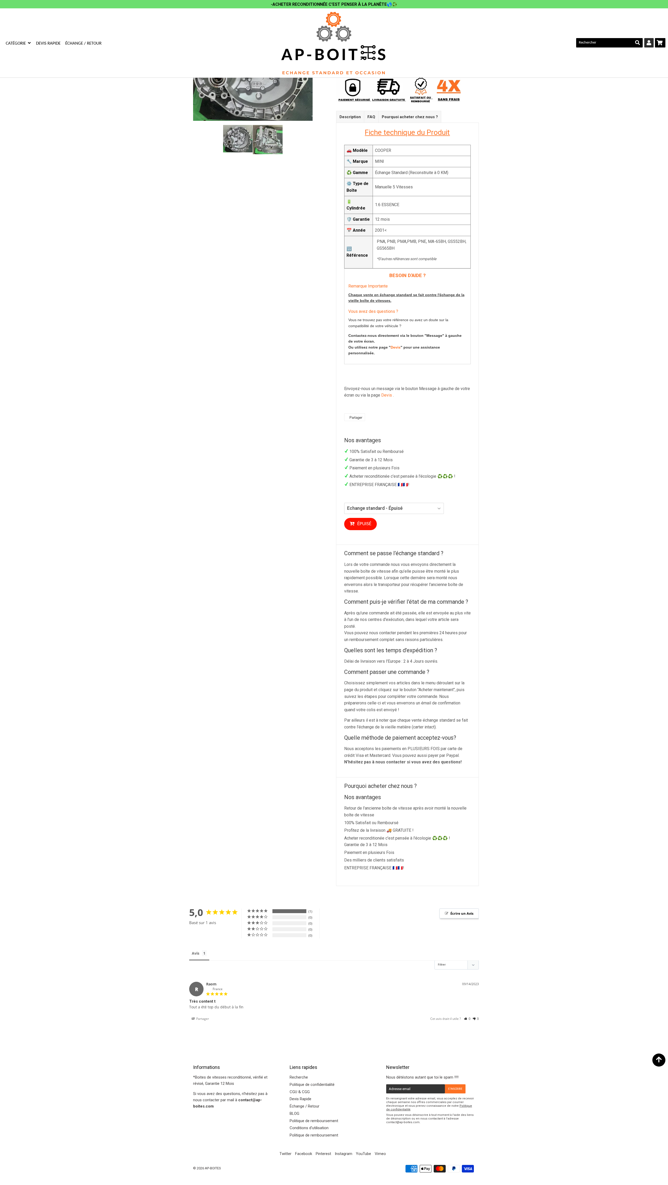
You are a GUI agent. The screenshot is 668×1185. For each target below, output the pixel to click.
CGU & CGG (300, 1092)
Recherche (299, 1077)
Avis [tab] (195, 953)
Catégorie (16, 43)
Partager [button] (202, 1018)
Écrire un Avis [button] (461, 913)
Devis (396, 347)
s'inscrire (455, 1089)
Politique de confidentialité (312, 1084)
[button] (467, 1018)
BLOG (294, 1113)
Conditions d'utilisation (309, 1128)
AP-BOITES (213, 1168)
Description (350, 117)
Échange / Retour (83, 43)
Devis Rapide (48, 43)
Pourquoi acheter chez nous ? (410, 117)
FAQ (371, 117)
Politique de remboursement (314, 1120)
